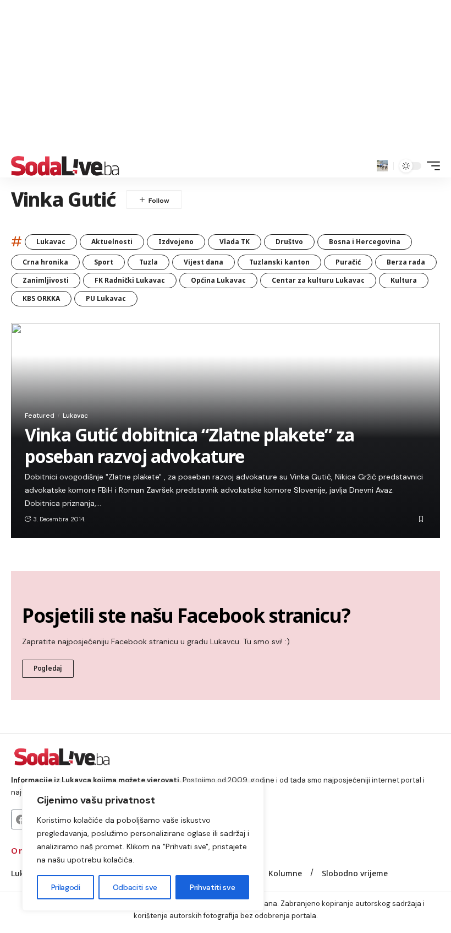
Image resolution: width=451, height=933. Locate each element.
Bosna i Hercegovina (364, 241)
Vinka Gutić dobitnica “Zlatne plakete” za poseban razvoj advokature (189, 445)
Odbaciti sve (135, 887)
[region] (143, 846)
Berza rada (406, 262)
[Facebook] (21, 819)
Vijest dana (203, 262)
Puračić (348, 262)
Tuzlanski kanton (279, 262)
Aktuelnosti (112, 241)
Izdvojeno (176, 241)
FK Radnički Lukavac (130, 280)
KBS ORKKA (41, 298)
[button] (382, 165)
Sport (103, 262)
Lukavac (50, 241)
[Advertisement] (225, 77)
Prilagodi (65, 887)
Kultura (404, 280)
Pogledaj (48, 668)
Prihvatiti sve (212, 887)
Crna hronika (45, 262)
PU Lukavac (106, 298)
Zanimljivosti (46, 280)
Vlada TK (234, 241)
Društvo (289, 241)
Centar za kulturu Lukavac (318, 280)
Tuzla (148, 262)
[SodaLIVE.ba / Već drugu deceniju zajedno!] (65, 165)
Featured (39, 415)
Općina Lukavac (218, 280)
